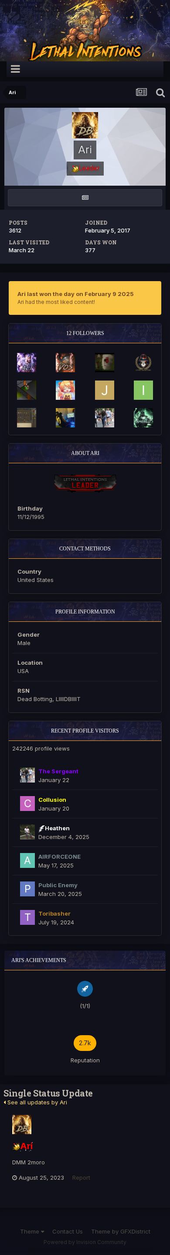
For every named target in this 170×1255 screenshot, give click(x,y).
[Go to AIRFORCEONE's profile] (27, 860)
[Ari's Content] (85, 197)
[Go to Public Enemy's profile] (27, 888)
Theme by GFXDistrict (120, 1231)
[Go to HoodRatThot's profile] (26, 417)
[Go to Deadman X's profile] (104, 362)
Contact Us (67, 1231)
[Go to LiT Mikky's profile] (65, 390)
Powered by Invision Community (85, 1242)
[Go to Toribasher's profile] (27, 917)
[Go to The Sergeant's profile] (104, 417)
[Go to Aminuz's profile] (143, 417)
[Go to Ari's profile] (21, 1124)
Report (81, 1177)
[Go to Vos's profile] (65, 362)
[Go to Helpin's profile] (143, 362)
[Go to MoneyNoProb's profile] (65, 417)
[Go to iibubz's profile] (143, 390)
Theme (30, 1231)
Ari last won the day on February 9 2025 (75, 293)
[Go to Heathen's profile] (27, 832)
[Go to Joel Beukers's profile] (104, 390)
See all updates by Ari (36, 1102)
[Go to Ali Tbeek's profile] (26, 362)
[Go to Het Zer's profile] (26, 390)
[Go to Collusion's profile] (27, 803)
